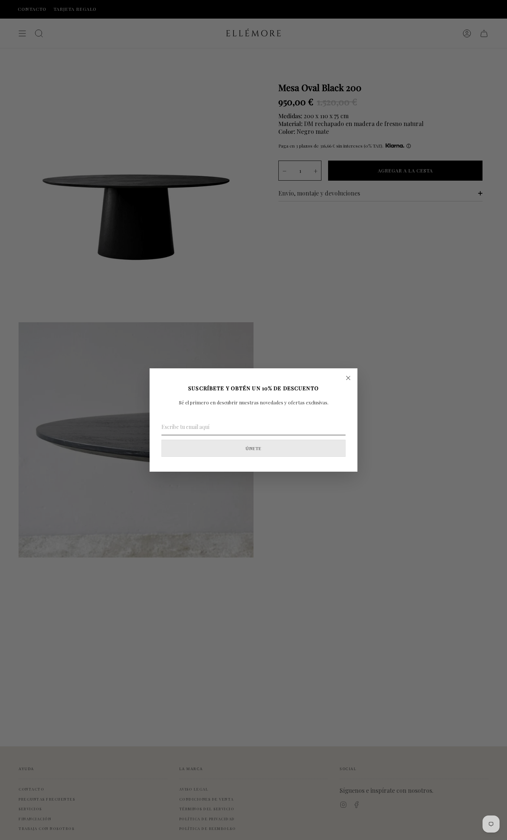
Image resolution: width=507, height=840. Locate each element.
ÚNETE (253, 448)
